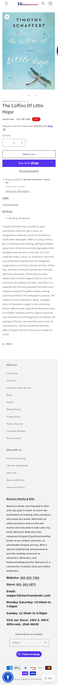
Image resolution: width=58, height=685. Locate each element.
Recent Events (13, 438)
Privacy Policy (13, 416)
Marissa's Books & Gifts (24, 679)
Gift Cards (11, 472)
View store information (17, 191)
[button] (6, 3)
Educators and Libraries (18, 387)
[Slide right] (36, 95)
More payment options (29, 171)
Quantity (6, 135)
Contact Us (12, 373)
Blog (8, 394)
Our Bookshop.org (16, 458)
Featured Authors (15, 487)
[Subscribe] (45, 643)
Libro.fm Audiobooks (17, 465)
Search (10, 402)
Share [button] (9, 343)
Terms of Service (14, 423)
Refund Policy (13, 409)
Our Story (11, 380)
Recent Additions (15, 480)
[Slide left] (21, 95)
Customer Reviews (16, 431)
